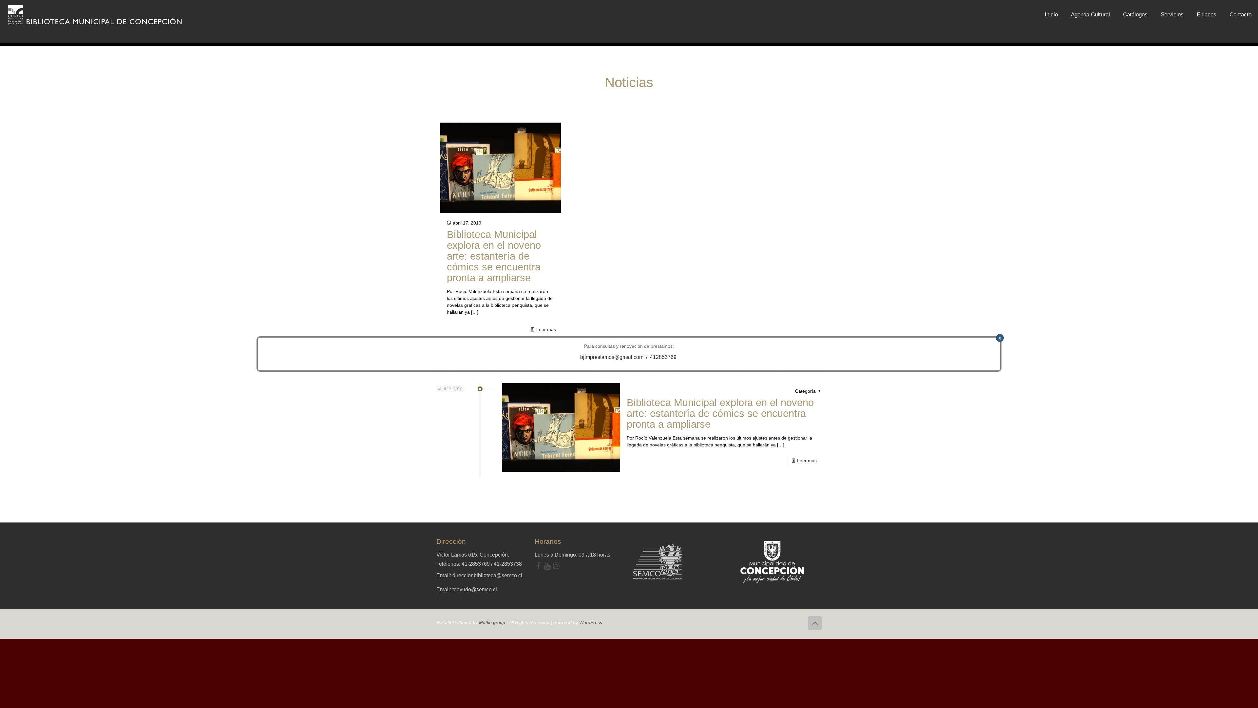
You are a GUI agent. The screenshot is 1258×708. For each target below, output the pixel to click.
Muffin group (492, 622)
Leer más (546, 329)
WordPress (590, 622)
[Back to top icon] (815, 623)
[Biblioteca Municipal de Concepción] (95, 15)
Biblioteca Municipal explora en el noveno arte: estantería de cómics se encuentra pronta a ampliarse (494, 256)
